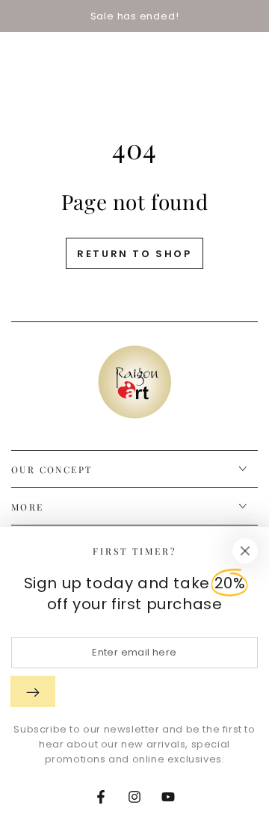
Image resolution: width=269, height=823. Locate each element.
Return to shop (134, 254)
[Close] (245, 550)
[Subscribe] (32, 691)
